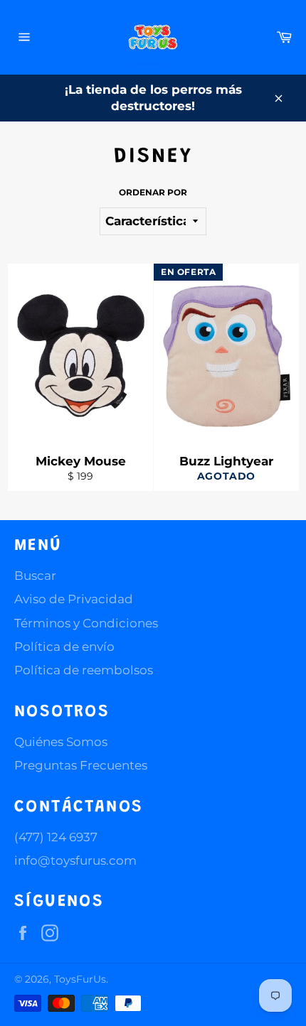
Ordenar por (153, 192)
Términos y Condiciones (86, 623)
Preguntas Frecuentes (80, 765)
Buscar (35, 575)
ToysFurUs (80, 979)
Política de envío (64, 646)
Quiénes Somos (60, 742)
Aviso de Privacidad (73, 599)
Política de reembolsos (83, 670)
